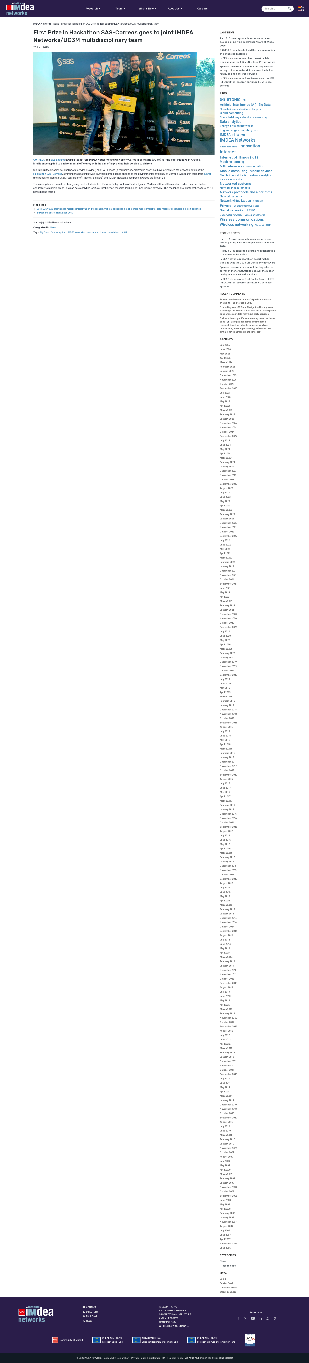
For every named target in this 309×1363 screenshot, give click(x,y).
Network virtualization (235, 200)
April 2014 (225, 952)
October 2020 (227, 623)
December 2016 (228, 814)
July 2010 (225, 1126)
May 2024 (225, 449)
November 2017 (228, 766)
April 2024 (225, 453)
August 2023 (226, 488)
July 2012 (225, 1035)
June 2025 (225, 397)
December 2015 (228, 866)
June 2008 (225, 1200)
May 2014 (225, 948)
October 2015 (227, 874)
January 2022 (227, 566)
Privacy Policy (138, 1358)
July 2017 (225, 783)
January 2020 (227, 657)
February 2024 (227, 462)
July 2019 (225, 679)
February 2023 (227, 514)
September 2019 (228, 675)
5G (222, 99)
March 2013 (226, 1009)
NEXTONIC (258, 201)
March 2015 (226, 905)
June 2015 (225, 892)
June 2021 (225, 588)
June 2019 (225, 683)
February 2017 (227, 805)
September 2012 (228, 1026)
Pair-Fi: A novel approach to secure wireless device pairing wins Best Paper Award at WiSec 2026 (247, 42)
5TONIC (233, 100)
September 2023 (228, 484)
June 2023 (225, 497)
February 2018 (227, 753)
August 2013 (226, 987)
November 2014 (228, 922)
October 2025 (227, 384)
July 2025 (225, 392)
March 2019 (226, 696)
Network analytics (109, 232)
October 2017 (227, 770)
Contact (91, 1307)
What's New (147, 8)
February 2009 (227, 1178)
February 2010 (227, 1139)
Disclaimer (154, 1358)
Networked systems (235, 183)
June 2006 (225, 1248)
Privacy (226, 205)
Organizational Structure (175, 1314)
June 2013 (225, 996)
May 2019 (225, 688)
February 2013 (227, 1013)
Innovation (92, 232)
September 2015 (228, 879)
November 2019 (228, 666)
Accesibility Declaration (116, 1358)
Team (120, 8)
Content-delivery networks (235, 117)
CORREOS (39, 159)
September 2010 (228, 1117)
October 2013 (227, 978)
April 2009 (225, 1169)
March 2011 (226, 1096)
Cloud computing (231, 113)
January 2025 (227, 419)
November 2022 (228, 527)
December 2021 (228, 570)
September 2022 (228, 536)
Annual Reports (168, 1318)
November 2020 (228, 618)
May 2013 (225, 1000)
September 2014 (228, 931)
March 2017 (226, 801)
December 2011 (228, 1061)
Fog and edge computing (236, 130)
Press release (228, 1265)
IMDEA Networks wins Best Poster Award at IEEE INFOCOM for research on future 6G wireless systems (247, 82)
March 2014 (226, 957)
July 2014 (225, 939)
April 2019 (225, 692)
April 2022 (225, 553)
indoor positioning (228, 147)
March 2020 (226, 649)
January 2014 (227, 965)
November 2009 (228, 1148)
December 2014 (228, 918)
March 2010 (226, 1135)
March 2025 (226, 410)
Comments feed (228, 1287)
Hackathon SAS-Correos (47, 173)
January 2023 (227, 518)
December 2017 (228, 761)
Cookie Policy (176, 1358)
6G (244, 100)
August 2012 (226, 1031)
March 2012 (226, 1048)
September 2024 (228, 436)
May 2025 (225, 401)
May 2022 (225, 549)
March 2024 (226, 458)
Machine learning (232, 162)
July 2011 (225, 1078)
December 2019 (228, 662)
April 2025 (225, 405)
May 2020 (225, 640)
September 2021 (228, 583)
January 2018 (227, 757)
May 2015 (225, 896)
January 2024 (227, 466)
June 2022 (225, 544)
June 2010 (225, 1130)
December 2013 (228, 970)
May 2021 (225, 592)
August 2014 (226, 935)
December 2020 (228, 614)
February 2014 (227, 961)
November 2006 (228, 1243)
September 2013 (228, 983)
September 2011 (228, 1074)
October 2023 (227, 479)
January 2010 (227, 1143)
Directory (92, 1312)
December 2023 (228, 471)
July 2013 (225, 991)
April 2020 (225, 644)
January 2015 (227, 913)
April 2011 (225, 1091)
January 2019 (227, 705)
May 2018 (225, 740)
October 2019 (227, 670)
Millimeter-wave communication (242, 166)
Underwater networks (231, 215)
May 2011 (225, 1087)
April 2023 (225, 505)
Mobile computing (234, 171)
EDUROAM (91, 1316)
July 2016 (225, 835)
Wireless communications (242, 219)
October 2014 (227, 926)
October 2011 (227, 1070)
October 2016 (227, 822)
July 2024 (225, 440)
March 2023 (226, 510)
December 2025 (228, 375)
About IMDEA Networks (172, 1310)
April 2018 (225, 744)
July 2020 (225, 631)
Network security (231, 196)
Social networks (231, 210)
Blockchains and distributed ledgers (240, 109)
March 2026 (226, 362)
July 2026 (225, 345)
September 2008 (228, 1196)
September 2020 (228, 627)
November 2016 (228, 818)
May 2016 (225, 844)
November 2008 (228, 1187)
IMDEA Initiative (232, 135)
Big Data (44, 232)
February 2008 (227, 1213)
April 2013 (225, 1005)
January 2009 (227, 1182)
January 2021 (227, 610)
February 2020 (227, 653)
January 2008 (227, 1217)
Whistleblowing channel (174, 1326)
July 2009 (225, 1161)
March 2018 (226, 748)
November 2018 (228, 714)
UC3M (124, 232)
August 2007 (226, 1226)
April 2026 (225, 358)
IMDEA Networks (76, 232)
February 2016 (227, 857)
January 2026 (227, 371)
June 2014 (225, 944)
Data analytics (58, 232)
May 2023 (225, 501)
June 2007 (225, 1235)
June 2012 (225, 1039)
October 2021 (227, 579)
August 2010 (226, 1122)
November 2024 (228, 427)
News (56, 24)
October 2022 (227, 531)
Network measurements (235, 187)
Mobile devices (261, 171)
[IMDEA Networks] (20, 8)
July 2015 (225, 887)
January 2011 (227, 1100)
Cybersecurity (260, 117)
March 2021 (226, 601)
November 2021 (228, 575)
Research (92, 8)
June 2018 (225, 735)
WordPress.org (228, 1292)
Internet (228, 152)
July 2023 (225, 492)
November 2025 (228, 379)
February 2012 (227, 1052)
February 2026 (227, 366)
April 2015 (225, 900)
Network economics (231, 179)
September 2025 (228, 388)
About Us (175, 8)
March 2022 (226, 557)
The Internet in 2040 (241, 303)
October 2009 (227, 1152)
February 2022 (227, 562)
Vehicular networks (255, 215)
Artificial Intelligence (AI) (238, 105)
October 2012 (227, 1022)
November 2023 (228, 475)
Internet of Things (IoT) (239, 157)
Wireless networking (236, 225)
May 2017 (225, 792)
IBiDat (207, 173)
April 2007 (225, 1239)
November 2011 (228, 1065)
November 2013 (228, 974)
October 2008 (227, 1191)
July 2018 (225, 731)
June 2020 (225, 636)
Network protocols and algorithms (246, 192)
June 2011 (225, 1083)
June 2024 (225, 445)
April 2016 (225, 848)
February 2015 (227, 909)
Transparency (167, 1322)
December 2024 (228, 423)
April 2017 (225, 796)
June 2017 (225, 787)
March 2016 (226, 853)
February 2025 (227, 414)
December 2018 (228, 709)
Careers (202, 8)
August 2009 (226, 1156)
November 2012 (228, 1018)
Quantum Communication (246, 206)
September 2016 (228, 827)
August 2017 (226, 779)
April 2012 (225, 1044)
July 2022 (225, 540)
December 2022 (228, 523)
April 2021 (225, 596)
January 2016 (227, 861)
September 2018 (228, 722)
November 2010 (228, 1109)
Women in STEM (263, 225)
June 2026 (225, 349)
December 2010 (228, 1104)
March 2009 (226, 1174)
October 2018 (227, 718)
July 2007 (225, 1230)
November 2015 (228, 870)
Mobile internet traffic (233, 175)
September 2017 (228, 774)
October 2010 (227, 1113)
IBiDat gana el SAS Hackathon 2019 (55, 212)
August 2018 (226, 727)
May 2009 (225, 1165)
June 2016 (225, 840)
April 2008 (225, 1209)
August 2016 (226, 831)
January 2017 (227, 809)
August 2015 (226, 883)
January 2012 (227, 1057)
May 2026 (225, 353)
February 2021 (227, 605)
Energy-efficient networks (236, 125)
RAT (164, 1358)
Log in (223, 1279)
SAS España (58, 159)
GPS (256, 131)
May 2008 (225, 1204)
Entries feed (226, 1283)
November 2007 (228, 1222)
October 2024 (227, 432)
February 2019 (227, 701)
